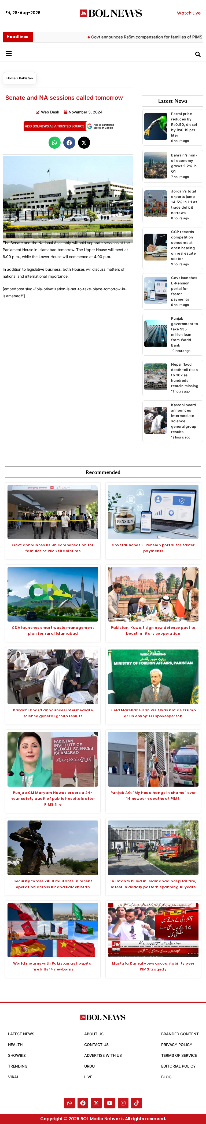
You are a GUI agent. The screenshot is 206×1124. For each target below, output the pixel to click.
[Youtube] (109, 1103)
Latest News (21, 1034)
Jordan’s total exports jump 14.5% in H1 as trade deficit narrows (184, 202)
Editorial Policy (178, 1066)
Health (15, 1044)
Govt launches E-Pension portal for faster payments (184, 288)
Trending (17, 1066)
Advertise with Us (103, 1055)
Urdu (89, 1066)
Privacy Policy (176, 1044)
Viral (13, 1077)
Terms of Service (179, 1055)
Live (88, 1077)
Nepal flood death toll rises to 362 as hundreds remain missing (184, 375)
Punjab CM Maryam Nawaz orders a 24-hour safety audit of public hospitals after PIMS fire (52, 798)
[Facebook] (83, 1103)
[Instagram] (123, 1103)
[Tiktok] (136, 1103)
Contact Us (96, 1044)
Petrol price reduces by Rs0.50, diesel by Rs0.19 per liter (184, 124)
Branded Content (180, 1034)
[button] (55, 143)
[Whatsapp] (69, 1103)
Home (11, 78)
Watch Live (189, 13)
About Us (94, 1034)
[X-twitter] (96, 1103)
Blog (166, 1077)
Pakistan (26, 78)
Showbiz (17, 1055)
